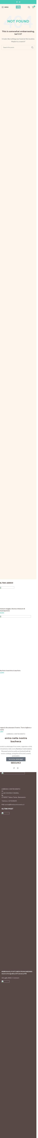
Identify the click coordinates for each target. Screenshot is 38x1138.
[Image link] (13, 780)
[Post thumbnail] (6, 891)
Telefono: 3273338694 (9, 801)
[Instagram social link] (19, 2)
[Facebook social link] (17, 2)
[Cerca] (29, 7)
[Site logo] (18, 7)
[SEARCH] (32, 47)
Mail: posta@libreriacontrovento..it (13, 804)
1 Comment (15, 978)
